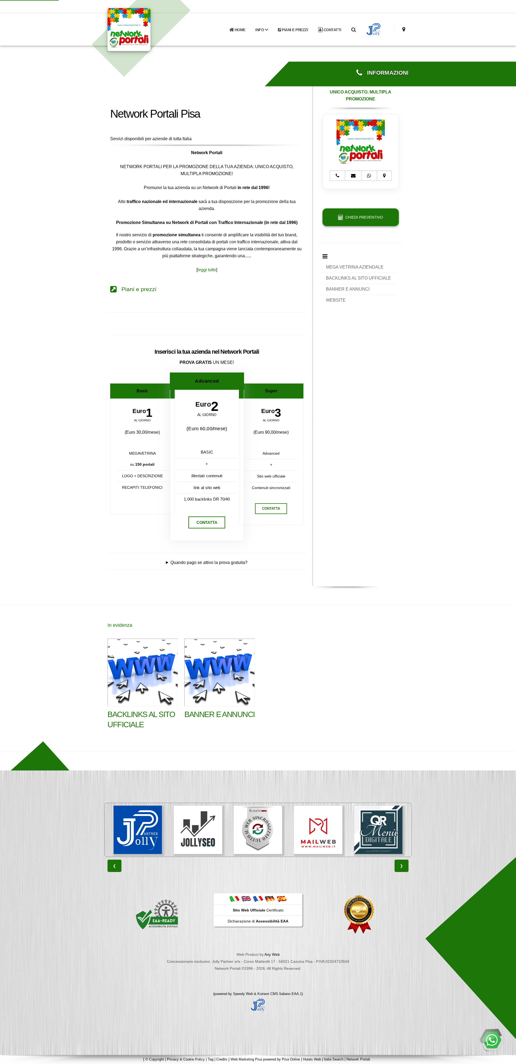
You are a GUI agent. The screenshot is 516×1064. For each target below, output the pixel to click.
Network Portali (358, 1059)
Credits (221, 1059)
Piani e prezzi (136, 289)
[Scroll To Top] (506, 1058)
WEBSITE (336, 300)
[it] (234, 898)
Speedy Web (243, 994)
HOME (239, 30)
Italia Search (333, 1059)
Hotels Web (312, 1059)
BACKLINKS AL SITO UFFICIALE (358, 278)
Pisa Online (291, 1059)
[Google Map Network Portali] (403, 29)
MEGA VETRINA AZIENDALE (355, 267)
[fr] (258, 898)
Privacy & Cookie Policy (186, 1059)
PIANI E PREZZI (294, 30)
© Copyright (154, 1059)
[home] (143, 29)
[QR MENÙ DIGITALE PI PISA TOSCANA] (378, 830)
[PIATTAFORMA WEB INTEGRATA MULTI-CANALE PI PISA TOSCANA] (258, 830)
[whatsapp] (491, 1039)
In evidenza (120, 625)
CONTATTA (206, 522)
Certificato (258, 910)
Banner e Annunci (219, 714)
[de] (269, 898)
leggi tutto (207, 269)
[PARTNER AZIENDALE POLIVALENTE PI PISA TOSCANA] (138, 830)
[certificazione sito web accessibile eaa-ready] (157, 914)
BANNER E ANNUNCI (348, 289)
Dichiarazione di (258, 921)
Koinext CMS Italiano (274, 994)
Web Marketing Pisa (246, 1059)
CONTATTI (331, 30)
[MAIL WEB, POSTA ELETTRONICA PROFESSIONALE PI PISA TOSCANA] (318, 830)
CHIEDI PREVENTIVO (363, 217)
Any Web (272, 954)
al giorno (142, 420)
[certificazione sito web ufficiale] (359, 914)
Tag (210, 1059)
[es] (281, 898)
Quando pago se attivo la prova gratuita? (209, 562)
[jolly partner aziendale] (373, 29)
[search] (353, 29)
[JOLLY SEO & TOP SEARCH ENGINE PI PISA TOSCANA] (198, 830)
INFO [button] (260, 30)
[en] (246, 898)
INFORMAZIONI (385, 73)
